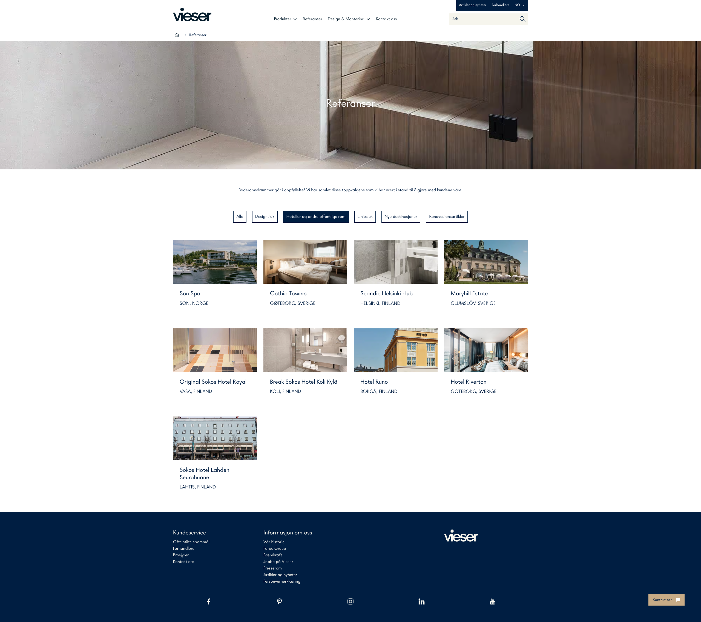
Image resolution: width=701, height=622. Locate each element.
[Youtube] (492, 601)
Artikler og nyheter (472, 5)
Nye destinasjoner (401, 217)
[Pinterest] (279, 601)
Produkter (282, 19)
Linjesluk (365, 217)
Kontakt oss (386, 19)
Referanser (313, 19)
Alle (239, 217)
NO (517, 5)
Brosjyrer (181, 555)
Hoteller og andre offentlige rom (316, 217)
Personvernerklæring (281, 581)
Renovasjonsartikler (446, 217)
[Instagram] (350, 601)
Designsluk (264, 217)
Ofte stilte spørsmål (191, 542)
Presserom (272, 568)
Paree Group (274, 548)
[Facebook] (208, 601)
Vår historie (274, 542)
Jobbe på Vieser (278, 562)
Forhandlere (500, 5)
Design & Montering (346, 19)
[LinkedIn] (421, 601)
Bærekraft (272, 555)
